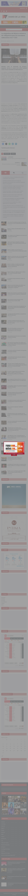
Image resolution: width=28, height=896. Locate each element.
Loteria (2, 603)
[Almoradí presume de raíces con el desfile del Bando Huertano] (4, 337)
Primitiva (3, 599)
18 (6, 748)
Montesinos (3, 838)
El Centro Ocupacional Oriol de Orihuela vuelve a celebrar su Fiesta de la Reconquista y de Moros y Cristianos (16, 372)
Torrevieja (3, 824)
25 (6, 750)
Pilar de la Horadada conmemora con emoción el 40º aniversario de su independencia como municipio (15, 329)
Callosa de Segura (5, 842)
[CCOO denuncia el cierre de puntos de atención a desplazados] (4, 884)
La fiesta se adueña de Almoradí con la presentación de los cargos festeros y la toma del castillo (16, 321)
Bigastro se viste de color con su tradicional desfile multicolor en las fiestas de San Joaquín (17, 257)
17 (3, 748)
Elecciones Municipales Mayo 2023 (8, 855)
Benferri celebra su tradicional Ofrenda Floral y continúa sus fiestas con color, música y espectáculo (15, 265)
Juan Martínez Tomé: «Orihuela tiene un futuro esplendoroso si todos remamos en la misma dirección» (16, 436)
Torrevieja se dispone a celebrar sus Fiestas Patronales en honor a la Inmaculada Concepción (16, 870)
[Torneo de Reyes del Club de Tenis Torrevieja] (4, 878)
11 (6, 746)
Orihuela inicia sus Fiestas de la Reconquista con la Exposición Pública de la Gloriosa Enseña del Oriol (16, 429)
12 (10, 746)
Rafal (2, 834)
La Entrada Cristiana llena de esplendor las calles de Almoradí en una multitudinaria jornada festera (16, 307)
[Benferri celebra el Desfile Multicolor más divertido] (4, 230)
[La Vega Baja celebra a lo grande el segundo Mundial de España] (4, 387)
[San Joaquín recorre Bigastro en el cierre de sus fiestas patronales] (4, 237)
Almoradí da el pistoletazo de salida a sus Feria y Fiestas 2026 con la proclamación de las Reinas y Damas (16, 344)
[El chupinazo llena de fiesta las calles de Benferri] (4, 280)
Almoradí (3, 826)
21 (17, 748)
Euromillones (4, 602)
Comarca (3, 851)
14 (17, 746)
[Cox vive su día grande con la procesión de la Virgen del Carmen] (4, 423)
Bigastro (3, 828)
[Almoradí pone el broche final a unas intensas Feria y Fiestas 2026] (4, 301)
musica (13, 153)
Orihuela (3, 821)
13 (14, 746)
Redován (3, 832)
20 (14, 748)
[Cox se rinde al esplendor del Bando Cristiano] (4, 408)
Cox (2, 840)
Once (2, 604)
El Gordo (3, 600)
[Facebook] (1, 11)
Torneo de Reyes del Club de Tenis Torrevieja (16, 876)
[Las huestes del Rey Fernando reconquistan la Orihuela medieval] (4, 352)
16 (24, 746)
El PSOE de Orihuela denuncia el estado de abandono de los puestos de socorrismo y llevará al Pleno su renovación (14, 182)
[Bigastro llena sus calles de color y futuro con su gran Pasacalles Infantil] (4, 273)
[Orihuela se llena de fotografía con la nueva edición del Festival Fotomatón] (4, 863)
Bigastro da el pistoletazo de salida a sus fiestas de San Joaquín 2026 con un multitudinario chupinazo (16, 286)
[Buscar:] (14, 29)
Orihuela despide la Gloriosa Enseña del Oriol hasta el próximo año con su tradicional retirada (16, 393)
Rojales (2, 830)
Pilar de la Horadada (5, 844)
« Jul (2, 756)
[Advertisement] (14, 93)
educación (7, 153)
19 (10, 748)
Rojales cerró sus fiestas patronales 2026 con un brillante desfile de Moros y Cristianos (16, 472)
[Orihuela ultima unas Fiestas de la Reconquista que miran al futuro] (4, 459)
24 (3, 750)
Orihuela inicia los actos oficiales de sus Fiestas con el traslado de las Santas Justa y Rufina (17, 414)
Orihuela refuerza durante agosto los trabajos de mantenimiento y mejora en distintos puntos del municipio (13, 216)
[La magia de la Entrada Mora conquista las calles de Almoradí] (4, 315)
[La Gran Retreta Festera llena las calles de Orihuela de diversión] (4, 358)
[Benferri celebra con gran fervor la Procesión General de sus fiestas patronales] (4, 251)
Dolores (2, 836)
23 (24, 748)
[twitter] (6, 11)
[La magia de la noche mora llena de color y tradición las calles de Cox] (4, 452)
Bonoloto (3, 597)
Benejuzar (3, 847)
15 (21, 746)
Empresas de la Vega (5, 853)
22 (21, 748)
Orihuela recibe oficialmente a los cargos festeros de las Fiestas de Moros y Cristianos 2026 (16, 444)
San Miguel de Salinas (5, 849)
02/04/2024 (4, 41)
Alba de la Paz (11, 41)
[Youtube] (4, 11)
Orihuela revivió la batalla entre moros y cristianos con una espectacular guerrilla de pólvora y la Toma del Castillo (17, 365)
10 (3, 746)
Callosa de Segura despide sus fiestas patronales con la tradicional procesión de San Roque (16, 243)
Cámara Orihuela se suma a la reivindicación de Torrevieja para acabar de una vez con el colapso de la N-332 (14, 207)
